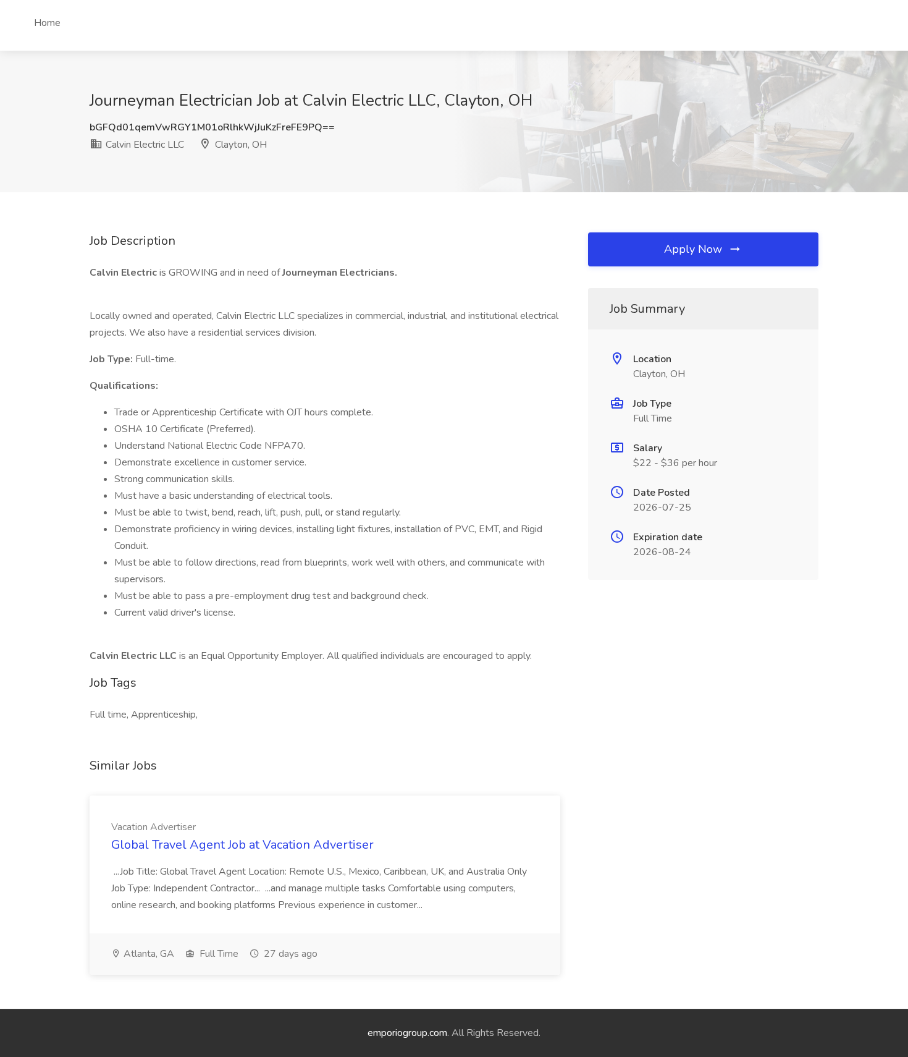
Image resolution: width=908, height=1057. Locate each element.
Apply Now (694, 249)
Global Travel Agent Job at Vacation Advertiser (242, 844)
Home (47, 23)
